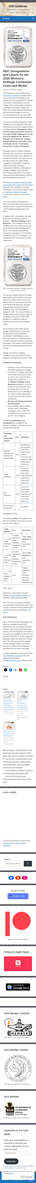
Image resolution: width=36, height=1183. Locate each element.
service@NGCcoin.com (18, 595)
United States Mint (9, 765)
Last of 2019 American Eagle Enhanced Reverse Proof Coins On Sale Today (17, 779)
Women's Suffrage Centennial (22, 756)
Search (7, 859)
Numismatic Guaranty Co (12, 95)
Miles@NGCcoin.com (12, 660)
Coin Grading (10, 750)
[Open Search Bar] (32, 18)
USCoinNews (18, 6)
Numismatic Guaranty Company (14, 753)
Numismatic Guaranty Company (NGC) (17, 762)
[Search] (28, 863)
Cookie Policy (10, 1173)
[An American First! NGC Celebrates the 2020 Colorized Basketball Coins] (9, 725)
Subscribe (11, 1161)
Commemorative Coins (24, 750)
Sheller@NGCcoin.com (13, 656)
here (27, 483)
